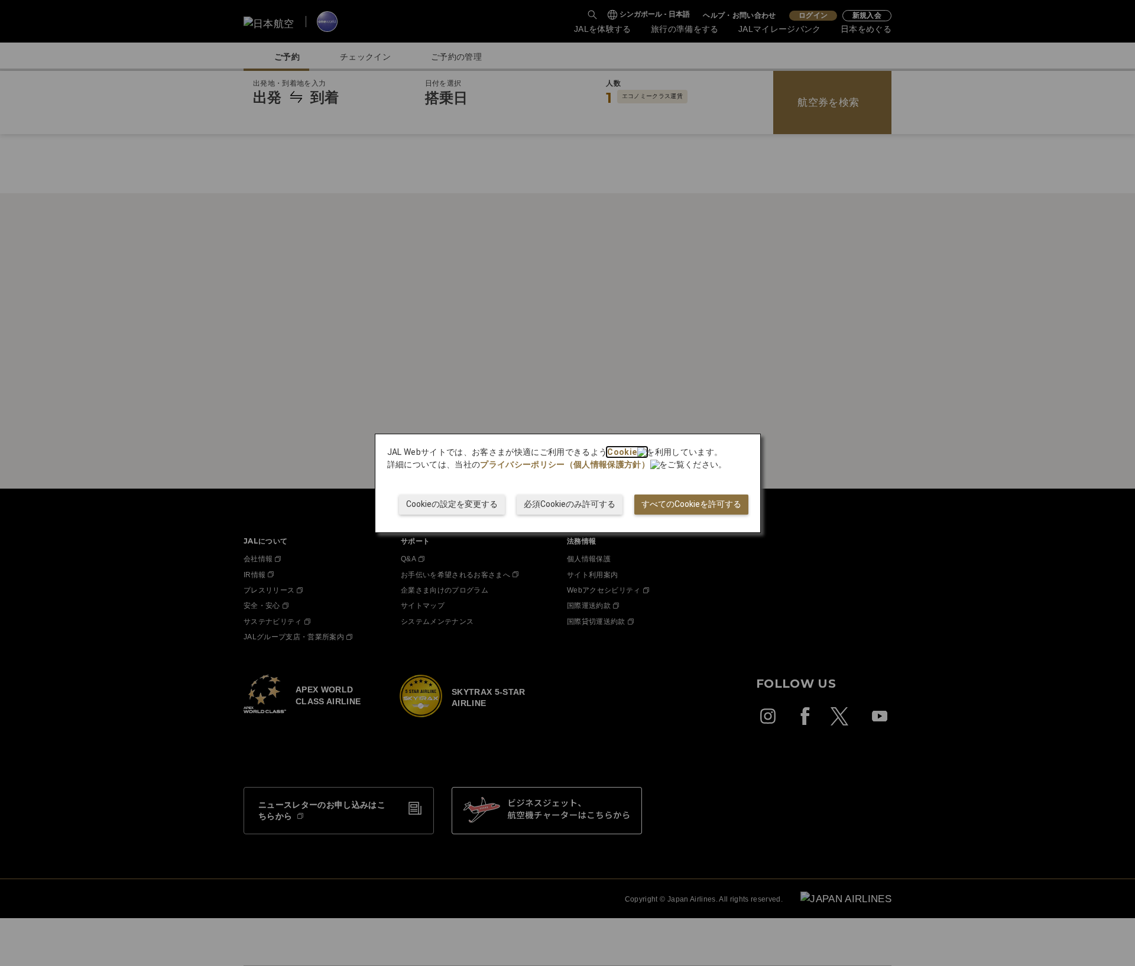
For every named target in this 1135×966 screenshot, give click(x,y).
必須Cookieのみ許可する (569, 504)
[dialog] (568, 483)
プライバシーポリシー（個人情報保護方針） (565, 464)
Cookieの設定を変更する (452, 504)
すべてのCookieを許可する (691, 504)
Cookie (622, 452)
